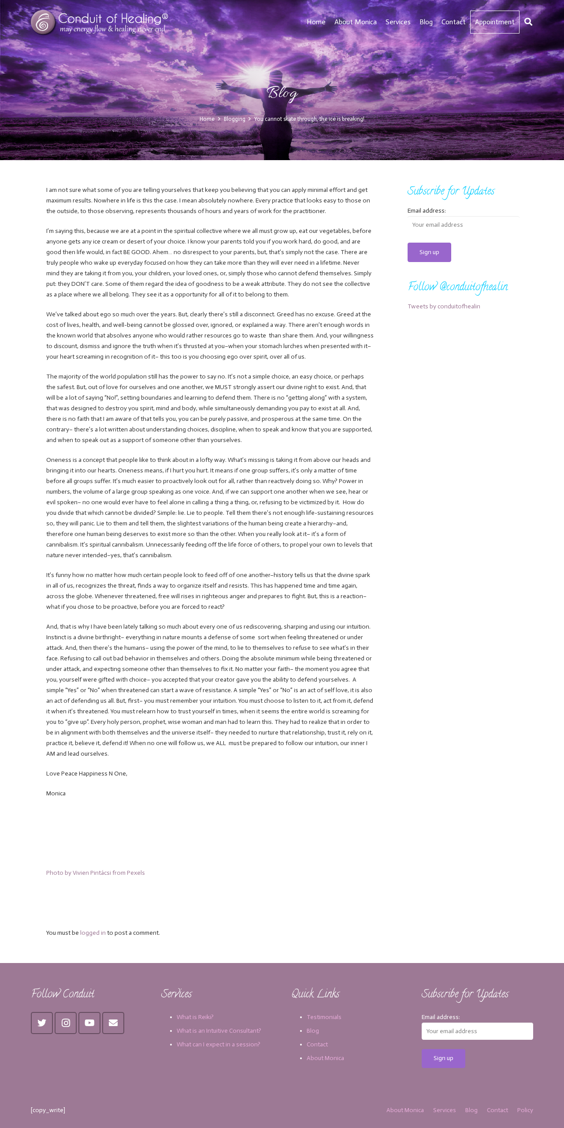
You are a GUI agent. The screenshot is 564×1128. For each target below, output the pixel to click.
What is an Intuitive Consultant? (219, 1030)
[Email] (113, 1023)
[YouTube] (89, 1023)
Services (444, 1110)
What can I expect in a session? (218, 1044)
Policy (525, 1110)
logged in (93, 933)
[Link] (101, 22)
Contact (317, 1044)
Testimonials (324, 1017)
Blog (313, 1030)
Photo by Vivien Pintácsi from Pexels (95, 873)
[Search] (528, 21)
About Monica (325, 1058)
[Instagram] (66, 1023)
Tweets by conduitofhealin (444, 306)
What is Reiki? (195, 1017)
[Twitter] (42, 1023)
